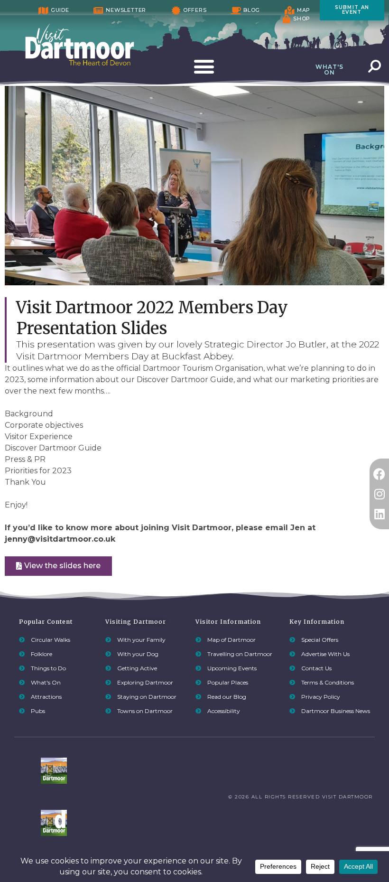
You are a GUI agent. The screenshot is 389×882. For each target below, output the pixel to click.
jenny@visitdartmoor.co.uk (60, 539)
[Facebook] (379, 474)
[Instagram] (379, 494)
